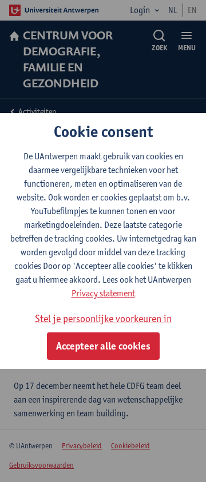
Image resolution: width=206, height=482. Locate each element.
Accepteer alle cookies (103, 346)
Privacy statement (103, 293)
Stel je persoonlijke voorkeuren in (103, 318)
